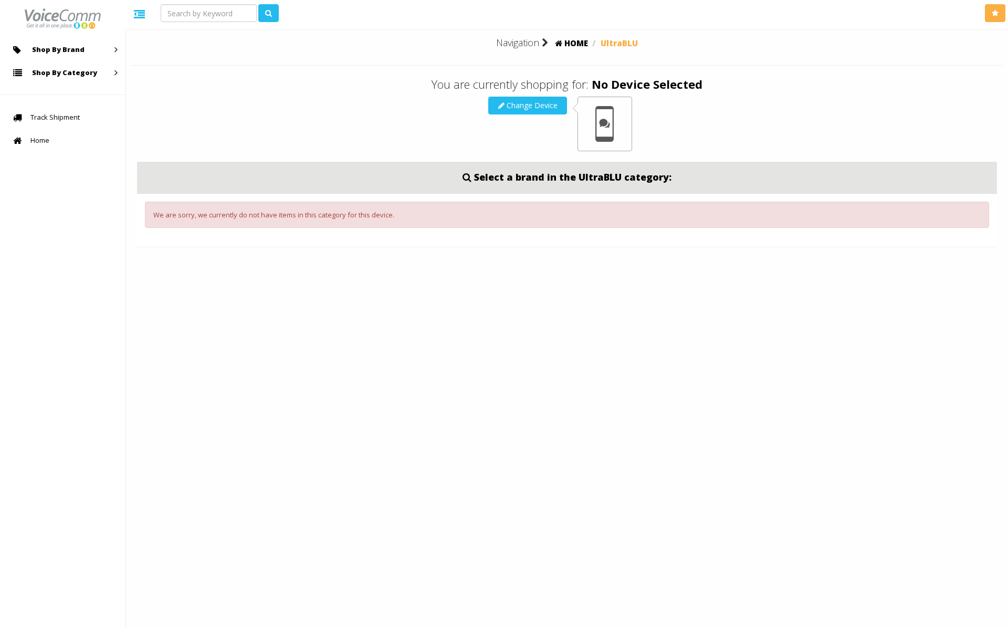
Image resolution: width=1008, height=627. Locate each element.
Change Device (531, 105)
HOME (575, 43)
